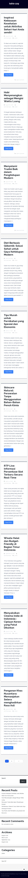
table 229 (14, 3)
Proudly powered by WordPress (8, 873)
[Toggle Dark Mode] (24, 869)
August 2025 (5, 842)
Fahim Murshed (5, 875)
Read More (8, 74)
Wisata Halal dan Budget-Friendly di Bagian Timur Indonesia (12, 544)
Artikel (15, 38)
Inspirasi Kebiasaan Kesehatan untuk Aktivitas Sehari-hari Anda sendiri (14, 25)
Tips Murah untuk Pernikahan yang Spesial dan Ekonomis (14, 321)
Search (4, 778)
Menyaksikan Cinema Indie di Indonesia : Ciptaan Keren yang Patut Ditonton (13, 620)
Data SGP (4, 861)
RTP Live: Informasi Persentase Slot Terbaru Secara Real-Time (13, 471)
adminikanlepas (7, 38)
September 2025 (6, 839)
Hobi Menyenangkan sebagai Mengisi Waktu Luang (13, 97)
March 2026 (5, 837)
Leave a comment (20, 79)
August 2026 (5, 835)
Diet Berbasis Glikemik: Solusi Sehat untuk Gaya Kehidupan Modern (13, 248)
